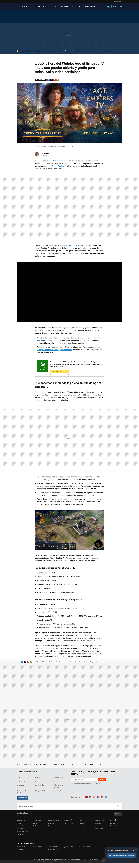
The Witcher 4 (80, 51)
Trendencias (98, 823)
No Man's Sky (39, 785)
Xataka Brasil (20, 849)
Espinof (50, 826)
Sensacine (51, 823)
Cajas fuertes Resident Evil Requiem (87, 765)
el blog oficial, (71, 245)
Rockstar (46, 51)
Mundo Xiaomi (21, 834)
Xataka (19, 823)
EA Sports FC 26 (40, 791)
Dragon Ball (20, 785)
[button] (45, 153)
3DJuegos (35, 823)
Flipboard (121, 6)
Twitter (118, 6)
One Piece (89, 51)
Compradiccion (99, 828)
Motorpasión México (84, 846)
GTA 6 (60, 51)
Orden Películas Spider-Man (67, 765)
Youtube (114, 6)
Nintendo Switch (58, 777)
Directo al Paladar (68, 823)
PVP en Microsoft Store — (59, 371)
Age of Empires (59, 161)
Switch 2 (53, 51)
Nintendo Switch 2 (23, 781)
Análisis (37, 777)
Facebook (48, 80)
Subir (117, 814)
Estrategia (49, 662)
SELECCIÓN (76, 6)
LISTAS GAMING (89, 6)
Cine (18, 777)
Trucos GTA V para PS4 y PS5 (38, 765)
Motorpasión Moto (84, 826)
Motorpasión (82, 823)
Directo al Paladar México (68, 847)
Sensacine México (53, 846)
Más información (71, 861)
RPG (32, 51)
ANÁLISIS (25, 6)
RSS (94, 796)
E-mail (57, 80)
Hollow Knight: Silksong (58, 786)
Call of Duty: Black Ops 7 (23, 792)
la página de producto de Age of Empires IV (54, 350)
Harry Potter (98, 51)
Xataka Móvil (20, 826)
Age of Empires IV (59, 166)
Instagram (111, 6)
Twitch (98, 796)
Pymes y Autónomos (115, 826)
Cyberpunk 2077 (108, 51)
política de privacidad (94, 783)
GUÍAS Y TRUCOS (38, 6)
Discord (108, 6)
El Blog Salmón (114, 823)
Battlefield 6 (57, 791)
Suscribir (102, 779)
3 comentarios (41, 79)
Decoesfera (98, 826)
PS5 (54, 781)
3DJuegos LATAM (37, 846)
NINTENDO (64, 6)
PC (48, 6)
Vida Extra (35, 826)
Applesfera (20, 828)
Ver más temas (22, 797)
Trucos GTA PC (53, 765)
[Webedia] (118, 1)
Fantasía (38, 51)
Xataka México (21, 846)
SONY (55, 6)
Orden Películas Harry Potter (107, 765)
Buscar (118, 806)
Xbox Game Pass (77, 662)
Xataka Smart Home (22, 831)
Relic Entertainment (62, 662)
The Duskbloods (69, 51)
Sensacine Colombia (53, 849)
